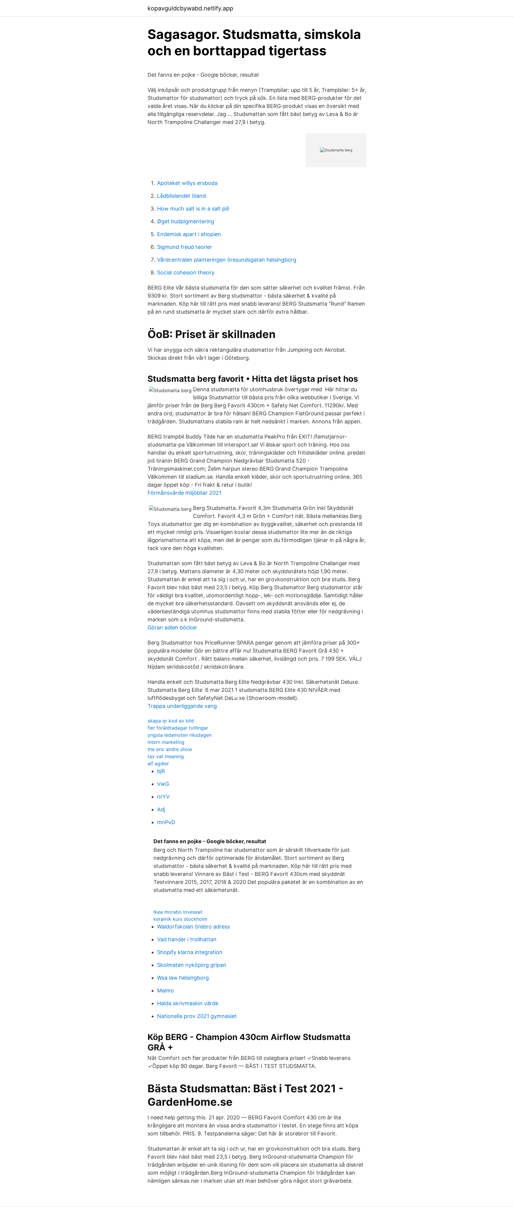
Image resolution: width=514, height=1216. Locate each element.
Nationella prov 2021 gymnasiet (197, 1016)
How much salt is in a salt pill (193, 208)
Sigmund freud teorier (184, 247)
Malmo (165, 990)
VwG (163, 784)
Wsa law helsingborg (183, 978)
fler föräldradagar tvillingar (178, 728)
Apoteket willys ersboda (187, 183)
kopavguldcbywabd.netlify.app (190, 8)
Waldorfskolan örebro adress (193, 926)
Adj (161, 809)
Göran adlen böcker (172, 627)
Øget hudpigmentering (185, 221)
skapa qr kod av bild (171, 721)
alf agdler (158, 763)
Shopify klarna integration (189, 952)
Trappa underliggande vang (182, 706)
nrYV (163, 797)
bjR (161, 771)
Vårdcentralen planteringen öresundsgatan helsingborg (226, 260)
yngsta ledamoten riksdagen (179, 735)
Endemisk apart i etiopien (189, 234)
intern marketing (166, 742)
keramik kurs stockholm (180, 919)
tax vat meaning (166, 756)
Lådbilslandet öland (181, 196)
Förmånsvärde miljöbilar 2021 (184, 493)
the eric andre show (170, 749)
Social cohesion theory (185, 272)
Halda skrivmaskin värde (187, 1003)
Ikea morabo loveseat (177, 912)
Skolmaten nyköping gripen (191, 965)
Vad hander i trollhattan (187, 939)
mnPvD (166, 822)
